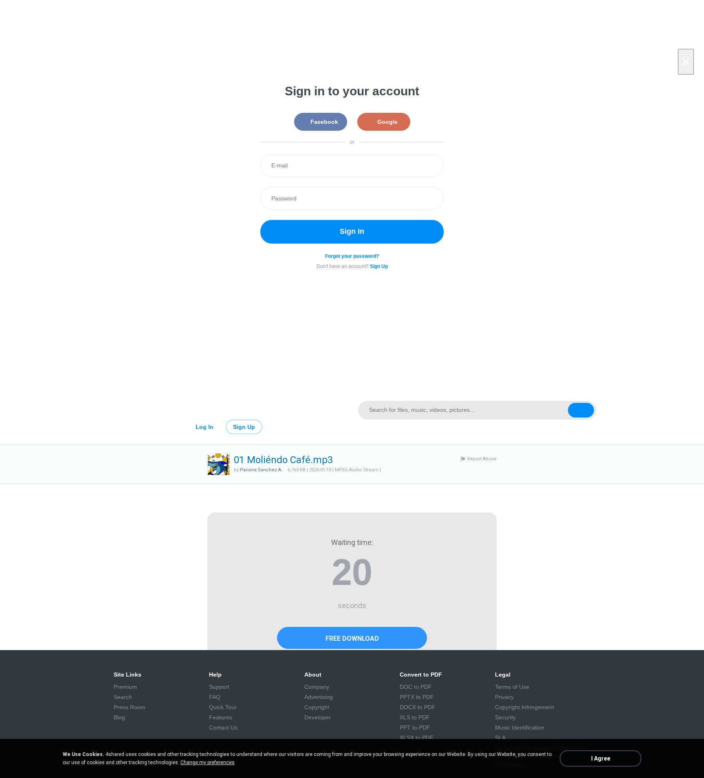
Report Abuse (482, 459)
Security (505, 717)
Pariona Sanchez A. (261, 470)
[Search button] (581, 410)
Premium (125, 686)
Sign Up (244, 427)
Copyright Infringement (524, 707)
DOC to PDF (416, 686)
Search (123, 697)
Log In (204, 427)
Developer (317, 717)
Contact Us (223, 727)
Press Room (129, 707)
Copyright (316, 707)
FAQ (214, 697)
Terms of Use (512, 686)
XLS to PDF (415, 717)
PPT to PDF (415, 727)
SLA (500, 737)
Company (316, 686)
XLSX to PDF (416, 737)
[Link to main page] (226, 410)
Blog (119, 717)
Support (219, 686)
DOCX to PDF (418, 707)
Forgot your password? (352, 256)
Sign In (352, 231)
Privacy (504, 697)
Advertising (318, 697)
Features (220, 717)
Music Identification (519, 727)
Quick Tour (223, 707)
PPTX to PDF (417, 697)
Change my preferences (207, 762)
